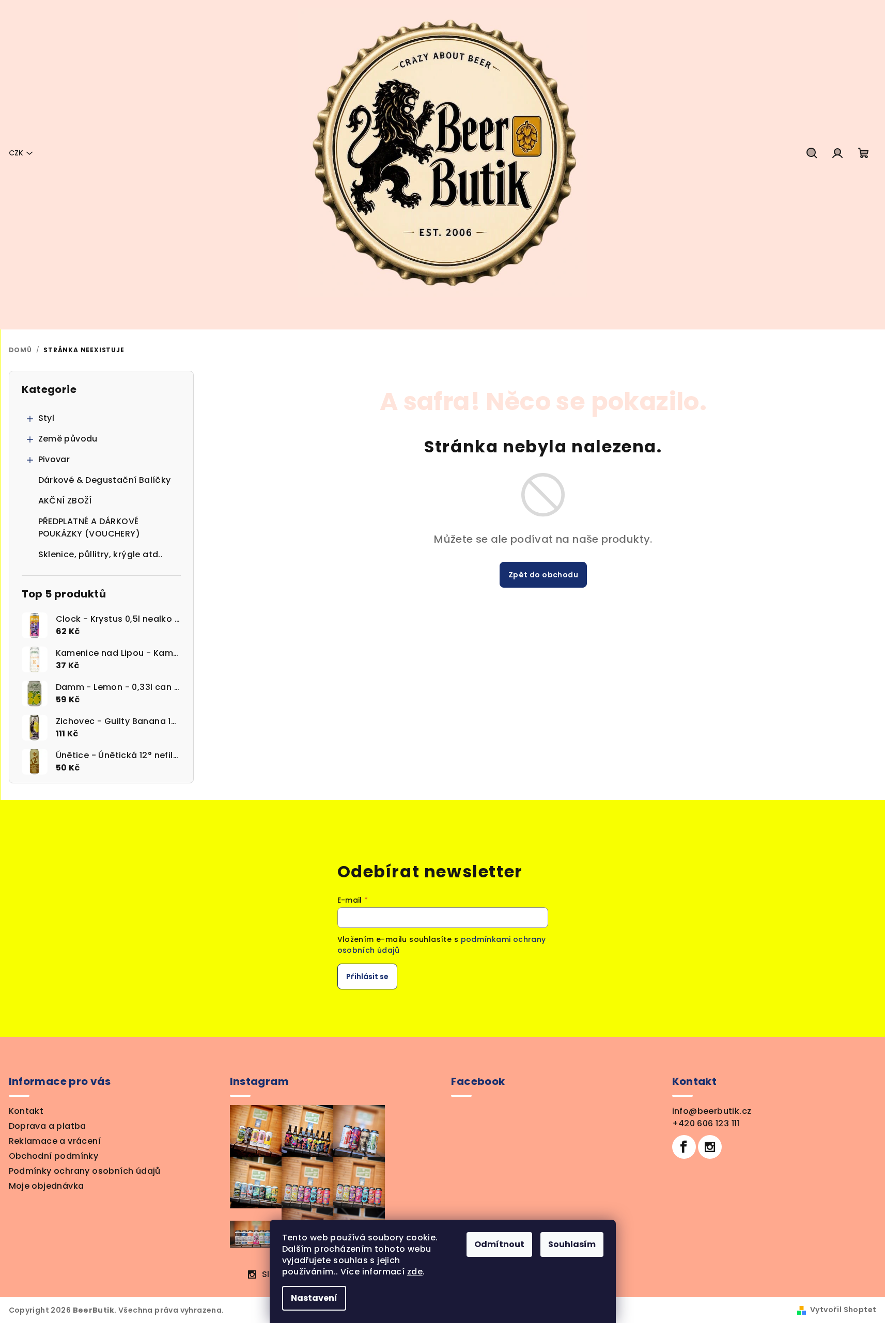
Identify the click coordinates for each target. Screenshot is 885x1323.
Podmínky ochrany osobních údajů (85, 1171)
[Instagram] (710, 1147)
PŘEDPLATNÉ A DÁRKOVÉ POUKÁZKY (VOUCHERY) (89, 527)
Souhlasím (572, 1244)
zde (415, 1272)
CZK (16, 153)
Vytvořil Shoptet (843, 1309)
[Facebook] (684, 1147)
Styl (46, 418)
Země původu (68, 439)
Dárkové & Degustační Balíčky (104, 480)
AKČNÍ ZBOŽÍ (65, 501)
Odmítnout (499, 1244)
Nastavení (314, 1298)
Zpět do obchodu (543, 575)
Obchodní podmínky (54, 1156)
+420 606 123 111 (706, 1123)
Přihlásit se (367, 976)
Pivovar (54, 459)
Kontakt (26, 1111)
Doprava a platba (47, 1126)
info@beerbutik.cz (712, 1111)
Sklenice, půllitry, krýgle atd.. (100, 554)
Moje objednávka (46, 1186)
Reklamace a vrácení (55, 1141)
